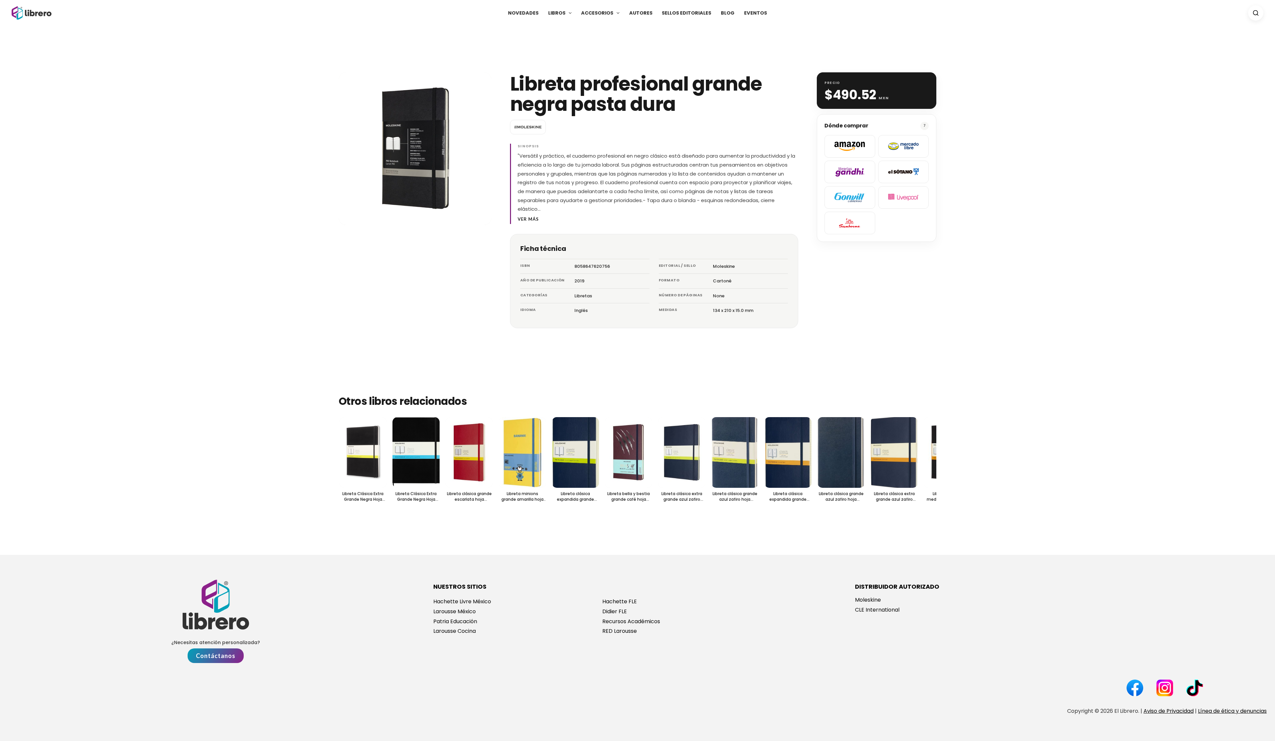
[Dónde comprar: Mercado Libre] (903, 146)
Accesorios (597, 13)
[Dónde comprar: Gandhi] (849, 172)
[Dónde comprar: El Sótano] (903, 172)
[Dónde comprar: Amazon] (849, 146)
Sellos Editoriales (686, 13)
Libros (556, 13)
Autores (640, 13)
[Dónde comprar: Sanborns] (849, 223)
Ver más (528, 219)
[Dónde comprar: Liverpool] (903, 197)
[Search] (1255, 13)
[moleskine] (528, 127)
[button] (568, 13)
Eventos (755, 13)
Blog (727, 13)
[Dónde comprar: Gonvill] (849, 197)
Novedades (523, 13)
